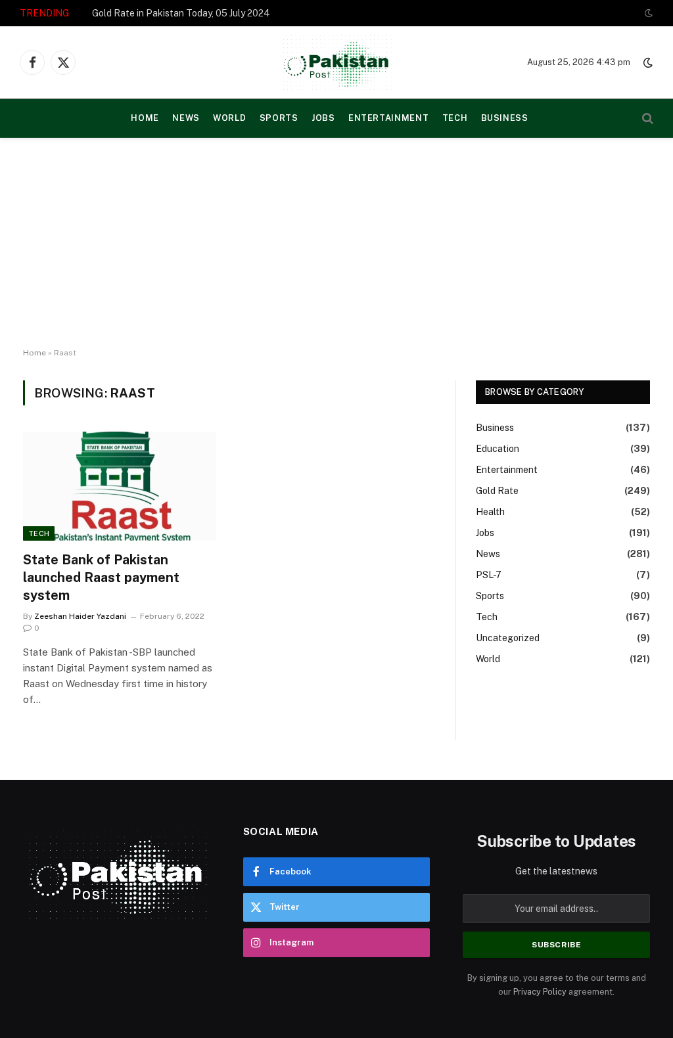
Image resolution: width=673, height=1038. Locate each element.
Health (490, 512)
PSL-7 (488, 575)
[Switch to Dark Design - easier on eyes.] (647, 13)
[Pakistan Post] (336, 62)
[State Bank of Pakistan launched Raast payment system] (119, 486)
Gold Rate (497, 490)
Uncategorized (508, 638)
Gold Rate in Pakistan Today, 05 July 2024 (181, 13)
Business (504, 118)
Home (34, 352)
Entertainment (388, 118)
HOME (145, 118)
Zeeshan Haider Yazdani (80, 616)
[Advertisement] (336, 243)
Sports (279, 118)
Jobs (323, 118)
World (229, 118)
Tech (455, 118)
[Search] (646, 118)
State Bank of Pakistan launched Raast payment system (101, 577)
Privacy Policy (540, 992)
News (186, 118)
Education (497, 448)
